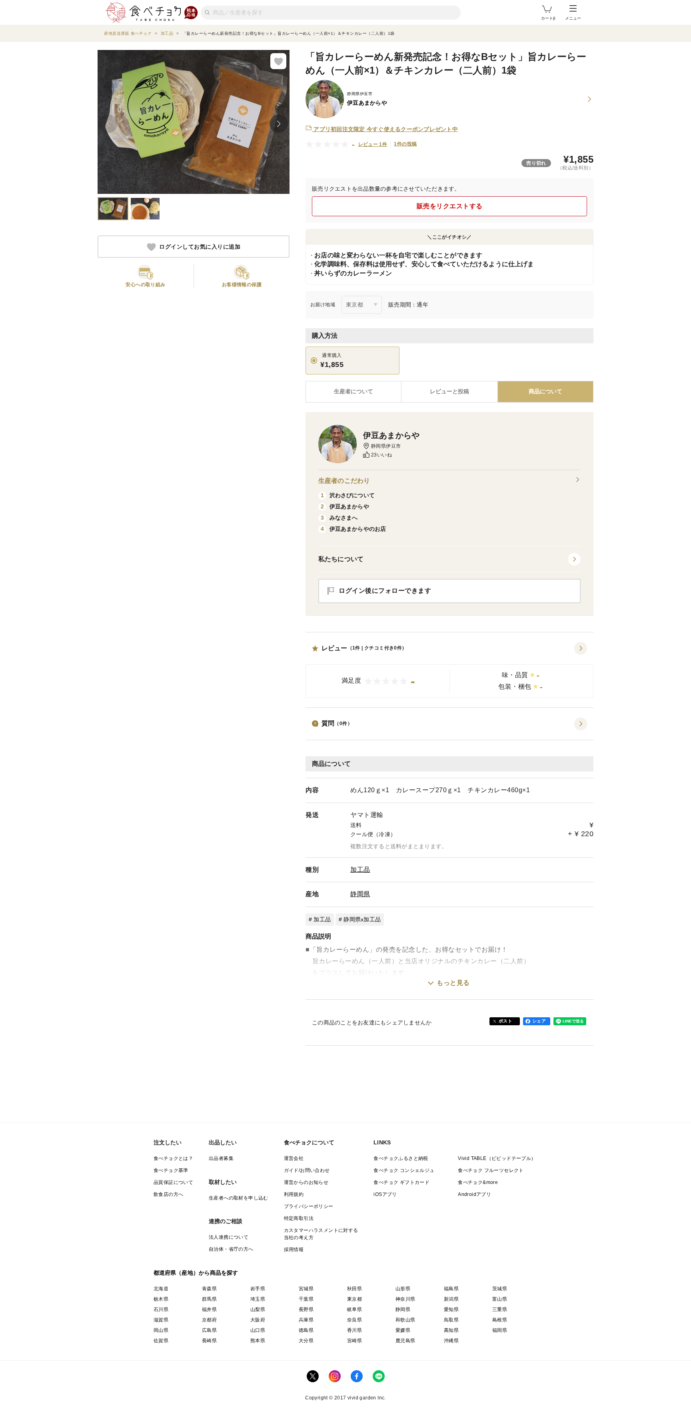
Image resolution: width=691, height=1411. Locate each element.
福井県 (209, 1309)
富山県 (499, 1299)
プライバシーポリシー (309, 1206)
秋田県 (354, 1288)
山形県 (402, 1288)
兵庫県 (306, 1320)
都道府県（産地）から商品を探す (196, 1273)
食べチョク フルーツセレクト (491, 1170)
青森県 (209, 1288)
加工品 (360, 869)
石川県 (161, 1309)
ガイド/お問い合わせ (307, 1170)
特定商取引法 (299, 1218)
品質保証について (173, 1182)
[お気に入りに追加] (278, 61)
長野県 (306, 1309)
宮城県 (306, 1288)
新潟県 (451, 1299)
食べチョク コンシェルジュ (403, 1170)
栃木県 (161, 1299)
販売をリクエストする (450, 206)
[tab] (449, 391)
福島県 (451, 1288)
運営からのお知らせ (306, 1182)
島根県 (499, 1320)
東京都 (354, 1299)
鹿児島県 (405, 1340)
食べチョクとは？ (173, 1158)
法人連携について (228, 1237)
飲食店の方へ (168, 1194)
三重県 (499, 1309)
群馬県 (209, 1299)
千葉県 (306, 1299)
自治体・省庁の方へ (231, 1249)
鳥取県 (451, 1320)
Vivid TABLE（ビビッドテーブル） (497, 1158)
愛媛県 (402, 1330)
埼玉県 (257, 1299)
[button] (449, 669)
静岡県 (360, 894)
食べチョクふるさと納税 (400, 1158)
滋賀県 (161, 1320)
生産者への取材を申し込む (238, 1198)
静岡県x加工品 (362, 919)
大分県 (306, 1340)
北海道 (161, 1288)
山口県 (257, 1330)
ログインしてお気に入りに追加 (199, 247)
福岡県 (499, 1330)
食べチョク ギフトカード (401, 1182)
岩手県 (257, 1288)
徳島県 (306, 1330)
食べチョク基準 (171, 1170)
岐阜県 (354, 1309)
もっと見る (453, 982)
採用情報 (294, 1249)
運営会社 (294, 1158)
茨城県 (499, 1288)
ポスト (505, 1020)
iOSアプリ (385, 1194)
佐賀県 (161, 1340)
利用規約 (294, 1194)
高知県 (451, 1330)
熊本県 (257, 1340)
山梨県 (257, 1309)
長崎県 (209, 1340)
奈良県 (354, 1320)
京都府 (209, 1320)
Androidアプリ (474, 1194)
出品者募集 (221, 1158)
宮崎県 (354, 1340)
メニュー (573, 18)
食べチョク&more (478, 1182)
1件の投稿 (405, 144)
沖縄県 (451, 1340)
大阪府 (257, 1320)
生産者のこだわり (344, 480)
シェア (539, 1020)
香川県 (354, 1330)
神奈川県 (405, 1299)
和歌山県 (405, 1320)
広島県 (209, 1330)
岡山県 (161, 1330)
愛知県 (451, 1309)
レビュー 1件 (372, 144)
